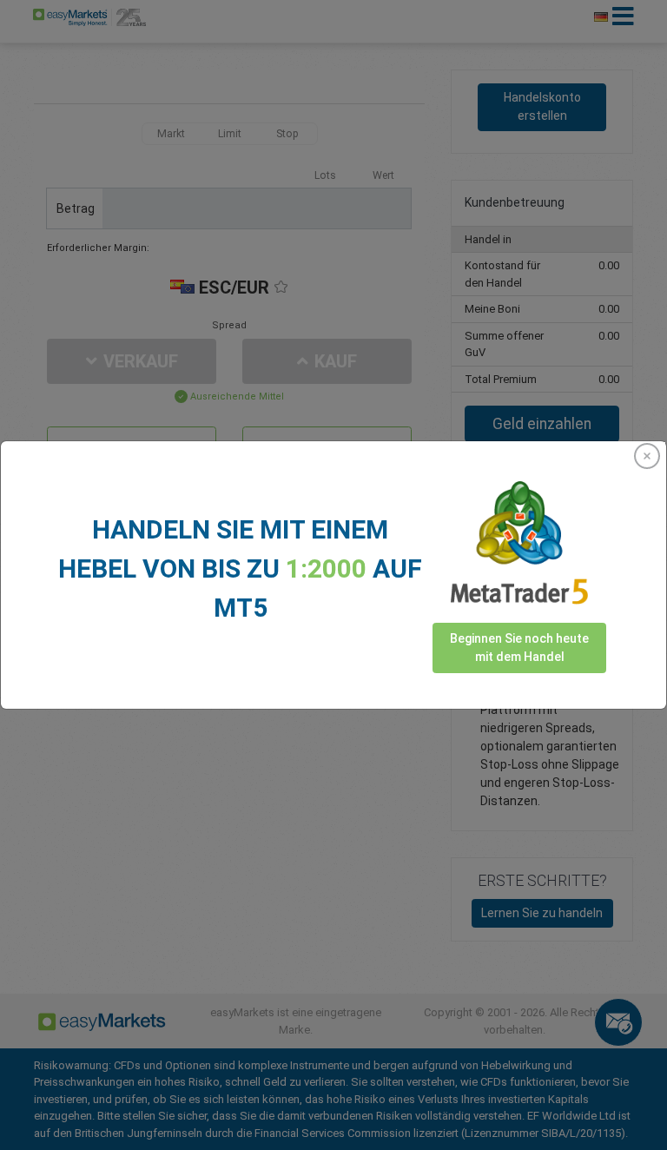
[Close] (647, 456)
